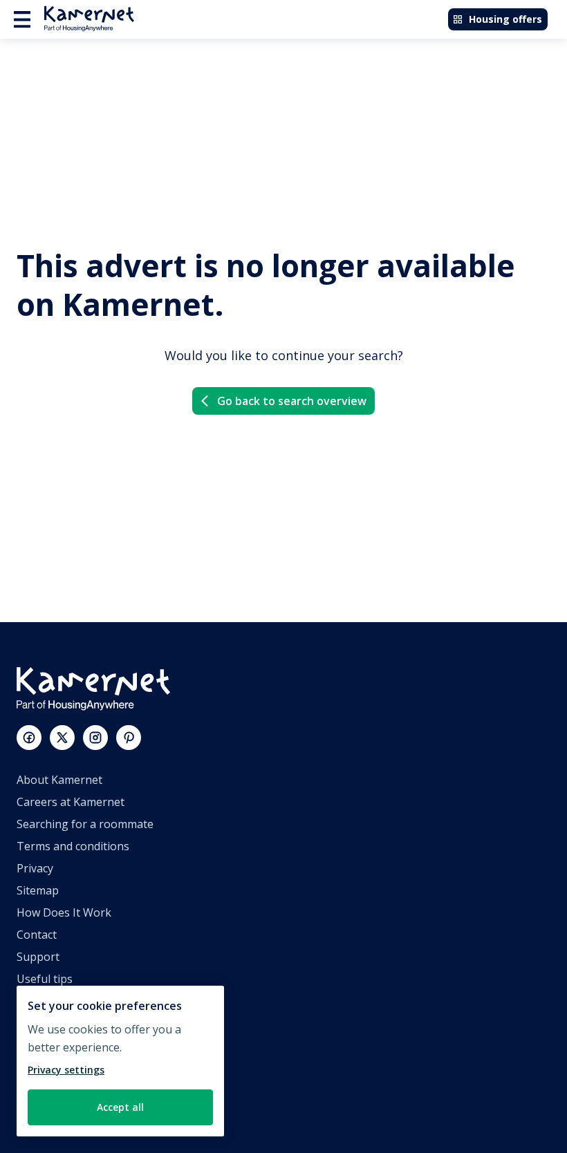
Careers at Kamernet (70, 801)
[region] (120, 1061)
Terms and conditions (73, 846)
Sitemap (38, 890)
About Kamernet (59, 779)
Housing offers (505, 19)
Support (38, 956)
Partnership (48, 1045)
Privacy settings (66, 1069)
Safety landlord (56, 1111)
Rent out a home (60, 1067)
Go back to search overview (291, 401)
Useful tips (45, 978)
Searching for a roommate (85, 824)
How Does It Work (64, 912)
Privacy (35, 868)
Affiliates (39, 1023)
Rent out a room (59, 1089)
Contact (37, 934)
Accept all (120, 1107)
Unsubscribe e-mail (67, 1001)
